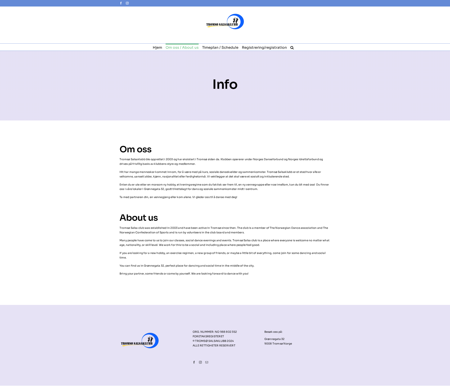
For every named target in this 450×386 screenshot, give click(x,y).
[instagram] (200, 362)
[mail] (206, 362)
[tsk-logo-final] (140, 328)
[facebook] (194, 362)
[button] (292, 47)
